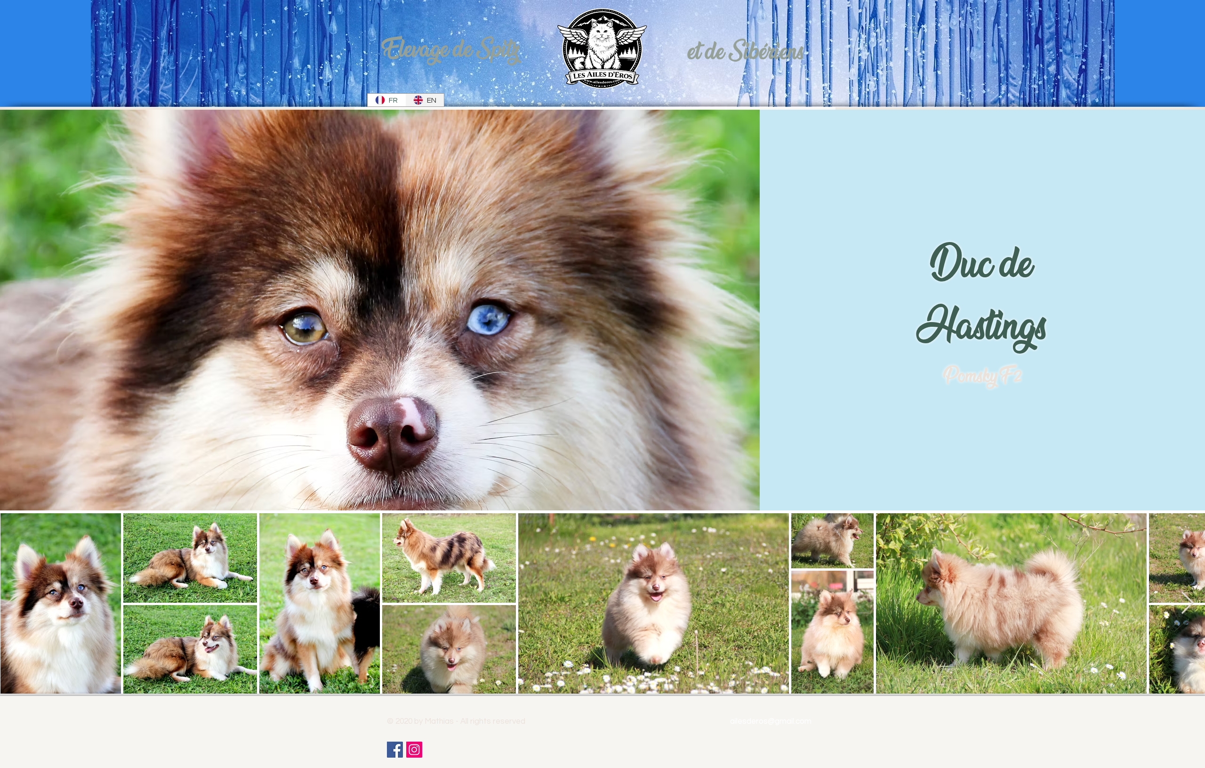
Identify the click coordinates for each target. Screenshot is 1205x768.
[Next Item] (1187, 603)
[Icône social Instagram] (414, 750)
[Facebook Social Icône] (395, 750)
